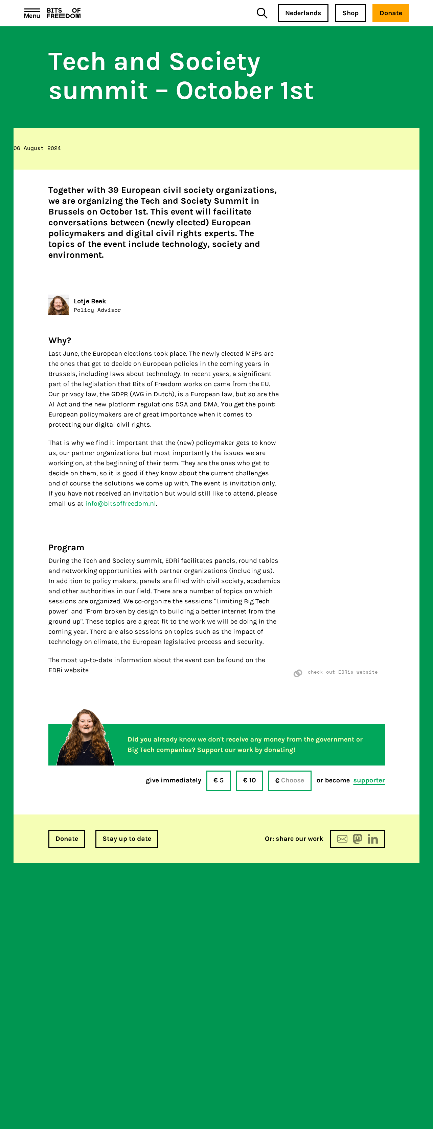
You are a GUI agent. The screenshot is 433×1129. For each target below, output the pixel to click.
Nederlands (303, 13)
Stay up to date (126, 839)
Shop (350, 13)
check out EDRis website (343, 672)
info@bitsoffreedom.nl (120, 503)
